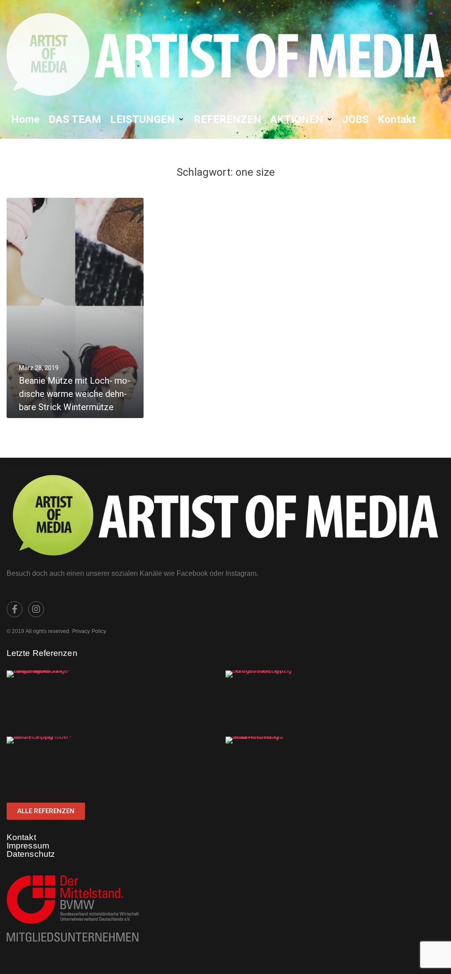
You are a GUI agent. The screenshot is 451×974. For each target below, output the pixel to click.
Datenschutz (31, 854)
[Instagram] (36, 609)
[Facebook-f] (14, 609)
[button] (147, 119)
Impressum (28, 845)
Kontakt (21, 837)
